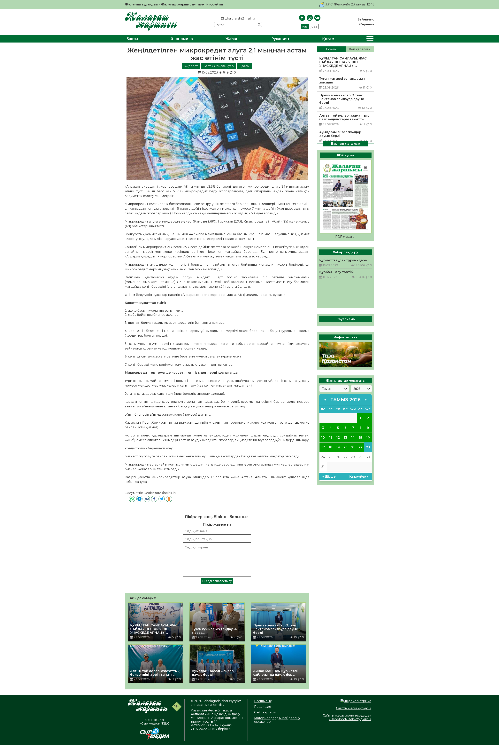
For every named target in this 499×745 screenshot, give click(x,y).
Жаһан (232, 39)
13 (345, 437)
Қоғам (328, 39)
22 (360, 447)
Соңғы (331, 49)
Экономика (182, 39)
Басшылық (263, 701)
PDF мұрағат (345, 236)
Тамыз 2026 (345, 399)
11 (330, 437)
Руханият (280, 39)
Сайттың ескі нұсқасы (353, 708)
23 (368, 447)
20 (345, 447)
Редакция (262, 707)
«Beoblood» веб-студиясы (350, 719)
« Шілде (329, 476)
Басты (132, 39)
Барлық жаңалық (345, 143)
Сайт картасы (265, 712)
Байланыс (365, 19)
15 (360, 437)
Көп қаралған (360, 49)
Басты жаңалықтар (218, 66)
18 (330, 447)
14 (353, 437)
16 (368, 437)
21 (353, 447)
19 (338, 447)
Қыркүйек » (359, 476)
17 (323, 447)
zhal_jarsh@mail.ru (239, 18)
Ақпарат (191, 66)
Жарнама (366, 24)
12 (338, 437)
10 (323, 437)
